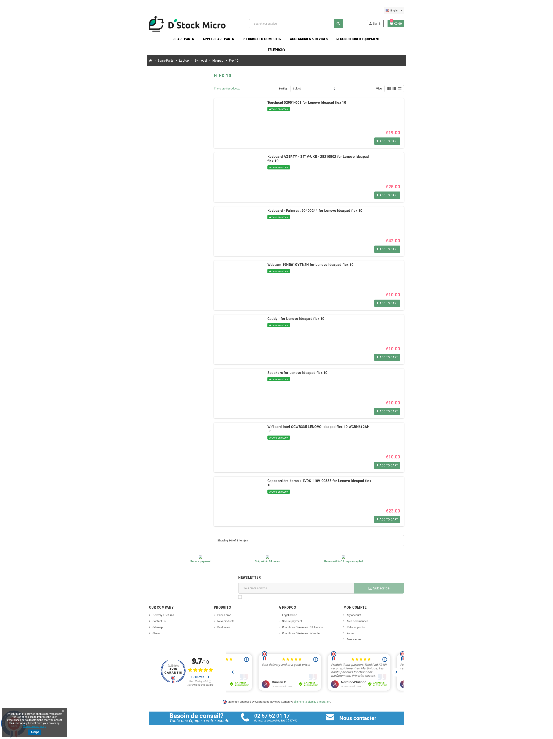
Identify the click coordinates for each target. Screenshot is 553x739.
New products (225, 621)
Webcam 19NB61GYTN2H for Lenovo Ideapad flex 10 (310, 265)
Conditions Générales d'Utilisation (302, 627)
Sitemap (157, 627)
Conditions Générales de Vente (300, 633)
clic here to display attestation (312, 701)
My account (353, 615)
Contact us (159, 621)
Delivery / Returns (163, 615)
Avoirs (350, 633)
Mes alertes (353, 639)
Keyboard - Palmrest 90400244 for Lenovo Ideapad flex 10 (314, 211)
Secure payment (291, 621)
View (379, 88)
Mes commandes (357, 621)
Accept (35, 732)
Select (297, 88)
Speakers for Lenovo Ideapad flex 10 (297, 373)
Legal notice (289, 615)
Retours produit (355, 627)
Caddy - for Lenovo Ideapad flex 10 (295, 319)
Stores (156, 633)
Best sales (223, 627)
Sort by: (283, 88)
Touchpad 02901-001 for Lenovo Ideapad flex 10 (306, 103)
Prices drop (224, 615)
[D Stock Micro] (187, 23)
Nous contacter (357, 718)
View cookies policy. (34, 726)
